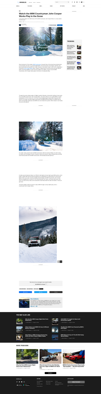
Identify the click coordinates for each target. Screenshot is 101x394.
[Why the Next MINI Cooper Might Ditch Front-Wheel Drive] (19, 319)
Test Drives (30, 6)
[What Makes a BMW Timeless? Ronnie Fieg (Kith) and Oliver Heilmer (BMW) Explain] (19, 334)
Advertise (30, 2)
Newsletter (38, 2)
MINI (84, 6)
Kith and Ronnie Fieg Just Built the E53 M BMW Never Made (71, 67)
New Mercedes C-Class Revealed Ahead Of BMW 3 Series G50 (71, 62)
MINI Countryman (37, 64)
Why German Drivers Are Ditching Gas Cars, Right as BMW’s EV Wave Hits (50, 366)
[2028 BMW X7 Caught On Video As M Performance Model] (55, 319)
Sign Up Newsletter (58, 382)
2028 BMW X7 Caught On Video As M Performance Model (70, 319)
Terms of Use (48, 382)
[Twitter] (74, 2)
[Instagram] (79, 2)
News (41, 6)
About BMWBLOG (40, 381)
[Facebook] (72, 2)
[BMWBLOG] (24, 379)
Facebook (26, 292)
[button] (61, 261)
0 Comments (60, 25)
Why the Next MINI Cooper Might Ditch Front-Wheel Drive (25, 365)
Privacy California (39, 386)
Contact (34, 2)
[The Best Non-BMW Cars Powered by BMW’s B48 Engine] (55, 326)
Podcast (74, 6)
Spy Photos (62, 6)
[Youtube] (76, 2)
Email (56, 292)
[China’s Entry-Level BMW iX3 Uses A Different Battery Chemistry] (19, 326)
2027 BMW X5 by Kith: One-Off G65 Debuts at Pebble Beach (71, 57)
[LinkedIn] (36, 306)
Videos (51, 6)
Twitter (41, 292)
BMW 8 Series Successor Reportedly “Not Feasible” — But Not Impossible (73, 365)
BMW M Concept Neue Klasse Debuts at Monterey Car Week (71, 52)
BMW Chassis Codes (49, 381)
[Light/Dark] (82, 2)
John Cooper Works (28, 68)
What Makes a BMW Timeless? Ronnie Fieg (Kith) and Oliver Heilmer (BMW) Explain (36, 335)
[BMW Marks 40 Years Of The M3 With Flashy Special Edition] (55, 334)
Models (17, 6)
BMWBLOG (20, 21)
